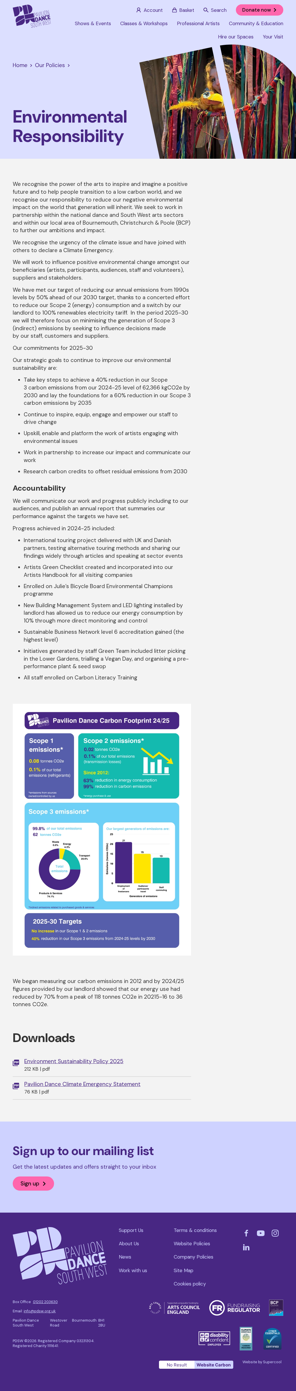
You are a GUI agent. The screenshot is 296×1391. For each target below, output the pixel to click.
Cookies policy (190, 1284)
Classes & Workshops (144, 23)
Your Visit (273, 37)
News (125, 1257)
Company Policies (193, 1257)
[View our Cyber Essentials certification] (272, 1331)
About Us (129, 1243)
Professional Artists (198, 23)
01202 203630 (45, 1301)
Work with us (133, 1270)
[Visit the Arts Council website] (174, 1305)
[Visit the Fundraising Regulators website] (234, 1303)
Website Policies (192, 1243)
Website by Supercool (262, 1362)
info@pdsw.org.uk (40, 1311)
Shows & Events (93, 23)
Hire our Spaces (236, 37)
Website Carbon (214, 1365)
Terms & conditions (195, 1230)
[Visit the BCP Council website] (276, 1303)
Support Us (131, 1230)
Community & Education (256, 23)
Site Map (183, 1270)
